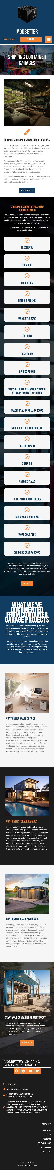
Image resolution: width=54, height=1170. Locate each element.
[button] (48, 39)
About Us (47, 1131)
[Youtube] (30, 1071)
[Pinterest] (23, 1071)
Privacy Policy (44, 1143)
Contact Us (46, 1151)
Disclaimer (46, 1147)
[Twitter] (37, 1071)
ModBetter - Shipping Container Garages (22, 1063)
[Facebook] (17, 1071)
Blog (49, 1135)
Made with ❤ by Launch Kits (27, 1165)
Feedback (47, 1139)
